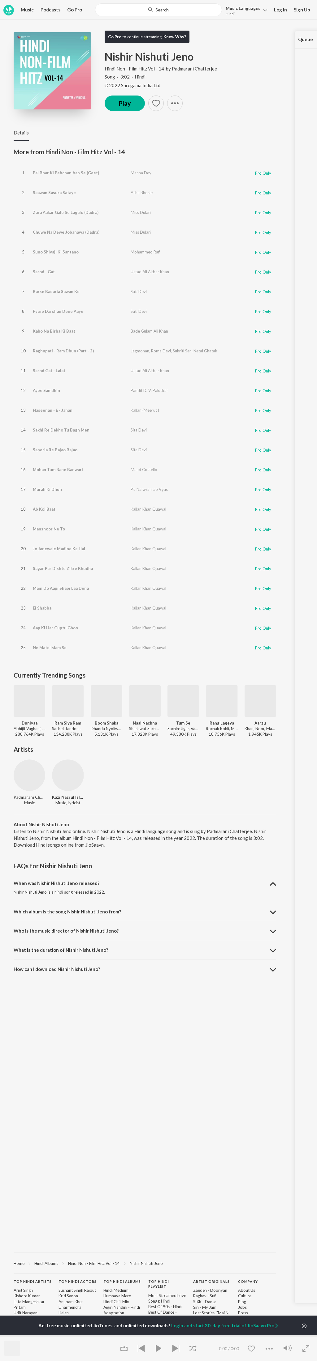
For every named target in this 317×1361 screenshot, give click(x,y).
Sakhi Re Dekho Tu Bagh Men (61, 429)
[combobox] (158, 10)
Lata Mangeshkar (29, 1301)
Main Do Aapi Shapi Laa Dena (61, 588)
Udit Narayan (25, 1312)
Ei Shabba (42, 608)
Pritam (20, 1307)
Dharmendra (70, 1307)
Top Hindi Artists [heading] (33, 1281)
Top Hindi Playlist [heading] (158, 1284)
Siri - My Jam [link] (204, 1307)
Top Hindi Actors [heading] (78, 1281)
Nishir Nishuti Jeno (146, 1263)
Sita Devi (139, 429)
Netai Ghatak (205, 350)
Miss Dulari (141, 212)
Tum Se (183, 723)
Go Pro (74, 9)
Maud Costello (144, 469)
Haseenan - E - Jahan (52, 410)
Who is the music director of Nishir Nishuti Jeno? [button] (66, 931)
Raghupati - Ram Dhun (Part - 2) (63, 350)
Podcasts (50, 9)
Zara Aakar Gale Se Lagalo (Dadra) (65, 212)
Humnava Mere (117, 1295)
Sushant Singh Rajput (77, 1290)
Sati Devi (139, 291)
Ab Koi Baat (44, 509)
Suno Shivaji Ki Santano (56, 251)
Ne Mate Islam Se (50, 647)
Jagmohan (140, 350)
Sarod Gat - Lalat (49, 370)
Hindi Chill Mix (116, 1301)
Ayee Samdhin (46, 390)
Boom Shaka (106, 723)
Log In (280, 9)
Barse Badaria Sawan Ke (56, 291)
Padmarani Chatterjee (194, 68)
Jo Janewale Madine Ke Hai (59, 548)
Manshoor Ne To (49, 528)
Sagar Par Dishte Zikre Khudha (63, 568)
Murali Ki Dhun (47, 489)
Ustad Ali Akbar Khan (150, 271)
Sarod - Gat (44, 271)
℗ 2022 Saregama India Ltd (132, 85)
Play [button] (125, 103)
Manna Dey (141, 172)
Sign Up (302, 9)
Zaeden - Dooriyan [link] (210, 1290)
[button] (244, 10)
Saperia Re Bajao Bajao (55, 449)
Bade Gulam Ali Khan (149, 331)
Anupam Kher (71, 1301)
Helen (64, 1312)
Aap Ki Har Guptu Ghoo (55, 627)
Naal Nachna (145, 723)
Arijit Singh (23, 1290)
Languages (243, 8)
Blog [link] (242, 1301)
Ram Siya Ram (67, 723)
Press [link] (243, 1312)
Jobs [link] (242, 1307)
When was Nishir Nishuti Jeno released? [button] (56, 883)
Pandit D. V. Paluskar (149, 390)
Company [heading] (248, 1281)
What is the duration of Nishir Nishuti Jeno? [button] (61, 950)
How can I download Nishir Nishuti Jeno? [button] (57, 969)
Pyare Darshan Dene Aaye (58, 311)
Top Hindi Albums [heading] (122, 1281)
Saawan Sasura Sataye (54, 192)
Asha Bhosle (142, 192)
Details (21, 132)
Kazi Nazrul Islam (68, 797)
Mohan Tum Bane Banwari (58, 469)
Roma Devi (161, 350)
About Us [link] (246, 1290)
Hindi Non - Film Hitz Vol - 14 (134, 68)
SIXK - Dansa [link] (204, 1301)
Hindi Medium (115, 1290)
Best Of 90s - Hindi (165, 1306)
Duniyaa (29, 723)
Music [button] (27, 9)
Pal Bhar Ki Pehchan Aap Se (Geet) (66, 172)
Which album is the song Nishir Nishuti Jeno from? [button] (67, 911)
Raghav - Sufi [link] (204, 1295)
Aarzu (260, 723)
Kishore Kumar (27, 1295)
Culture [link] (244, 1295)
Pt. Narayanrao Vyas (149, 489)
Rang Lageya (222, 723)
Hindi (230, 14)
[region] (145, 1263)
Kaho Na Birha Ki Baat (54, 331)
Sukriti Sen (182, 350)
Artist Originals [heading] (211, 1281)
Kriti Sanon (68, 1295)
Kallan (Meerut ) (145, 410)
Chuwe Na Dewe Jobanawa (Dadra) (66, 232)
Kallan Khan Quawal (148, 509)
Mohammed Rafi (145, 251)
